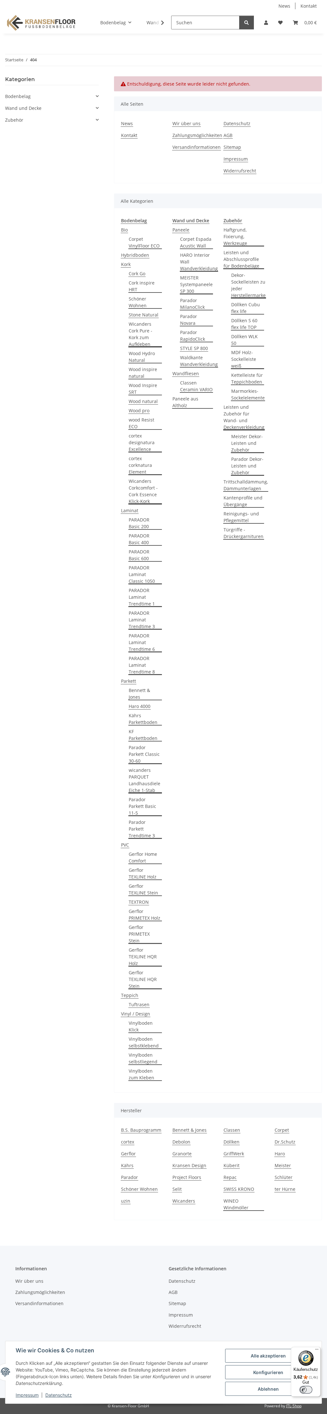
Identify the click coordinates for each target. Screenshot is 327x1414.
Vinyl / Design (135, 1014)
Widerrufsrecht (240, 171)
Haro (280, 1154)
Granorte (182, 1154)
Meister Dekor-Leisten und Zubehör (247, 443)
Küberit (232, 1165)
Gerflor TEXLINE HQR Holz (143, 956)
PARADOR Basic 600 (139, 555)
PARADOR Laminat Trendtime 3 (142, 619)
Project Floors (186, 1177)
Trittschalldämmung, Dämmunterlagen (246, 485)
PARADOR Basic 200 (139, 523)
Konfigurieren (268, 1372)
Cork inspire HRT (142, 286)
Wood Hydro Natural (142, 356)
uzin (125, 1201)
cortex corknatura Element (140, 465)
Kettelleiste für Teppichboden (247, 378)
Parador (129, 1177)
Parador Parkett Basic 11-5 (142, 806)
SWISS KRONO (239, 1189)
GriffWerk (234, 1154)
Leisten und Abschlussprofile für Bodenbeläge (241, 259)
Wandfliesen (185, 373)
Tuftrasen (139, 1004)
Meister (283, 1165)
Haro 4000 (139, 706)
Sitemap (232, 147)
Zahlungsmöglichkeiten (197, 135)
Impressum (27, 1395)
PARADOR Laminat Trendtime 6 (142, 642)
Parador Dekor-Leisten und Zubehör (247, 465)
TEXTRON (139, 902)
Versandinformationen (196, 147)
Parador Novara (188, 319)
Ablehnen (268, 1389)
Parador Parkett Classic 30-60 (144, 754)
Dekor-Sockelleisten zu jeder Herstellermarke (248, 285)
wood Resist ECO (141, 423)
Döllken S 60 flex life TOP (244, 323)
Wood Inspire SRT (143, 388)
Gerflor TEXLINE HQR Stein (143, 979)
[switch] (306, 1390)
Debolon (181, 1142)
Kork (126, 264)
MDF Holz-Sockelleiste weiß (243, 359)
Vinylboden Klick (141, 1026)
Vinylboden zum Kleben (141, 1074)
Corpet (282, 1130)
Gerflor (128, 1154)
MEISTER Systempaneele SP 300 (196, 284)
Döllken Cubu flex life (245, 307)
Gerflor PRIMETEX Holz (144, 914)
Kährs (127, 1165)
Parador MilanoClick (192, 303)
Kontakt (308, 6)
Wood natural (143, 401)
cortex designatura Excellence (142, 442)
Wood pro (139, 410)
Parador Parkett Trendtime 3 (142, 829)
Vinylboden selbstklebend (144, 1042)
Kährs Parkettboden (143, 718)
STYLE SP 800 (194, 348)
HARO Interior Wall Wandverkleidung (199, 261)
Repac (230, 1177)
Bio (124, 230)
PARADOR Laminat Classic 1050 (142, 574)
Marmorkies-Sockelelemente (248, 394)
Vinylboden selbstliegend (143, 1058)
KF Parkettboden (143, 734)
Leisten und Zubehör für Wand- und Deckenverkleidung (244, 417)
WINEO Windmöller (236, 1204)
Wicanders (183, 1201)
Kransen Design (189, 1165)
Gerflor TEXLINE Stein (143, 889)
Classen (232, 1130)
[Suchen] (246, 22)
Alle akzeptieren (268, 1355)
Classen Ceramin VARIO (196, 386)
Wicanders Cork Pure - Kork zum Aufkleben (140, 334)
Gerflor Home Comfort (143, 857)
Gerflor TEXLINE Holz (142, 873)
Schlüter (284, 1177)
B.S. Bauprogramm (141, 1130)
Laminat (129, 510)
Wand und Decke (23, 108)
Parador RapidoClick (192, 335)
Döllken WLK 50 (244, 339)
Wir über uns (186, 123)
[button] (266, 22)
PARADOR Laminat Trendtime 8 (142, 665)
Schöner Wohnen (138, 302)
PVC (125, 845)
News (284, 6)
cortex (127, 1142)
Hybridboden (135, 255)
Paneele (180, 230)
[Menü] (317, 1351)
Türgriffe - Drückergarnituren (243, 533)
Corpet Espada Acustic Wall (195, 242)
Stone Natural (143, 315)
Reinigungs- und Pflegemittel (241, 517)
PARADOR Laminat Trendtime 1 (142, 597)
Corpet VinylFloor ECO (144, 242)
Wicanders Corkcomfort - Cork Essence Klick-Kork (143, 491)
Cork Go (137, 273)
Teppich (129, 995)
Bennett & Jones (139, 693)
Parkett (128, 681)
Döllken (232, 1142)
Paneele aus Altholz (185, 402)
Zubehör (14, 120)
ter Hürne (285, 1189)
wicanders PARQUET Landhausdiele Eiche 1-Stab (144, 780)
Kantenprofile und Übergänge (243, 501)
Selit (177, 1189)
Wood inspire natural (143, 372)
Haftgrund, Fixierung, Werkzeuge (235, 236)
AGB (228, 135)
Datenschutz (58, 1395)
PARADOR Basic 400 (139, 539)
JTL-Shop (293, 1406)
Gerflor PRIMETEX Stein (139, 934)
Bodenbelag (18, 96)
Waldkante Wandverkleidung (199, 360)
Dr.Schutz (285, 1142)
